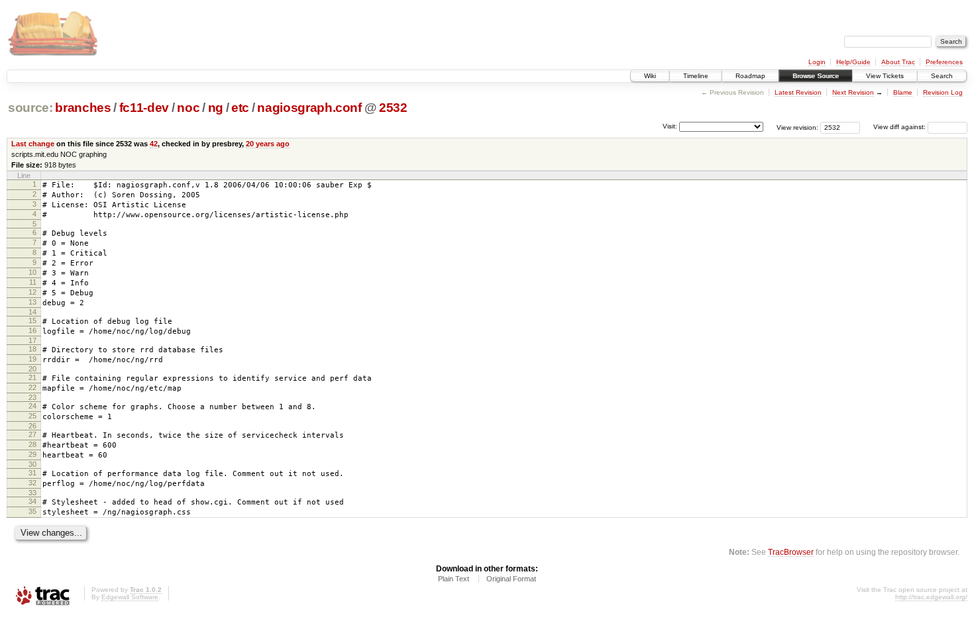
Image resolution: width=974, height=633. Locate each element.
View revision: (797, 126)
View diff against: (900, 126)
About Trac (898, 62)
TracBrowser (791, 552)
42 (154, 144)
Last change (32, 144)
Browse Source (815, 75)
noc (188, 108)
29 (32, 454)
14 (32, 312)
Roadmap (750, 75)
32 (32, 483)
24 (32, 406)
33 (32, 493)
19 (32, 359)
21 (32, 377)
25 (32, 416)
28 (32, 444)
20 (32, 369)
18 (32, 349)
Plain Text (453, 579)
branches (83, 108)
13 (32, 302)
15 (32, 320)
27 (32, 434)
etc (240, 108)
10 (32, 272)
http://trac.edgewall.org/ (931, 597)
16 (32, 330)
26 (32, 426)
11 (32, 282)
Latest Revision (798, 92)
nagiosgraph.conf (309, 108)
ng (215, 108)
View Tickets (885, 75)
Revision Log (943, 92)
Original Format (511, 579)
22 (32, 387)
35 (32, 511)
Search (942, 75)
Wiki (650, 75)
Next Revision (853, 92)
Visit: (670, 126)
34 (32, 501)
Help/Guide (853, 62)
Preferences (944, 62)
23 (32, 397)
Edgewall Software (129, 597)
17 (32, 340)
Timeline (695, 75)
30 (32, 464)
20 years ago (268, 144)
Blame (902, 92)
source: (30, 108)
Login (817, 62)
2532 (393, 108)
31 (32, 473)
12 (32, 292)
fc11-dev (144, 108)
